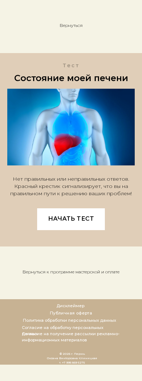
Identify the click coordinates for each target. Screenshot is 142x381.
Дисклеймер (70, 305)
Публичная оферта (71, 313)
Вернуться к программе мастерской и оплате (71, 271)
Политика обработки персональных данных (69, 320)
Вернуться (71, 25)
